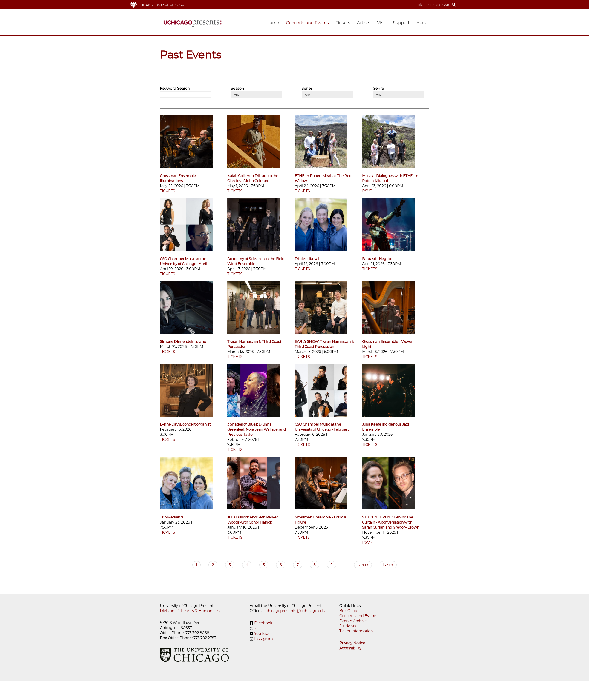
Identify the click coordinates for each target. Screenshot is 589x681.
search (454, 4)
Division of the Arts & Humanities (190, 611)
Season (237, 88)
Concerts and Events (358, 616)
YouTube (262, 633)
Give (445, 4)
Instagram (263, 639)
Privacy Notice (352, 643)
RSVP (367, 191)
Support (401, 22)
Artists (363, 22)
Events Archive (353, 621)
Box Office (348, 611)
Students (347, 626)
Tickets (421, 4)
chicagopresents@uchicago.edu (295, 611)
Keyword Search (175, 88)
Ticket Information (356, 631)
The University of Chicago (161, 4)
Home (272, 22)
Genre (378, 88)
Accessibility (350, 648)
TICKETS (167, 191)
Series (307, 88)
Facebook (263, 623)
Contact (434, 4)
